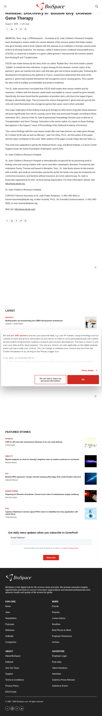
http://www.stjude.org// (25, 209)
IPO (6, 474)
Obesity (9, 456)
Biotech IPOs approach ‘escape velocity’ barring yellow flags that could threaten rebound (43, 477)
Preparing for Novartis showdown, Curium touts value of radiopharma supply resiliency (42, 494)
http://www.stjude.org (15, 184)
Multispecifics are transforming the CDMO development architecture (34, 321)
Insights (9, 317)
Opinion (9, 439)
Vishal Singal (10, 445)
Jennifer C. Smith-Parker (14, 324)
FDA (7, 509)
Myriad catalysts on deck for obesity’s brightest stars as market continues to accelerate (42, 459)
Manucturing (11, 491)
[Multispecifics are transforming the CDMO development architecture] (91, 322)
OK (83, 379)
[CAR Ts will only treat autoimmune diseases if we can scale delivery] (91, 444)
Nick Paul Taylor (11, 497)
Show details (88, 370)
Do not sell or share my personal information (50, 379)
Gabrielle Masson (11, 480)
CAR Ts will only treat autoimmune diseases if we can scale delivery (33, 442)
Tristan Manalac (11, 517)
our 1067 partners (19, 335)
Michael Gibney (11, 462)
